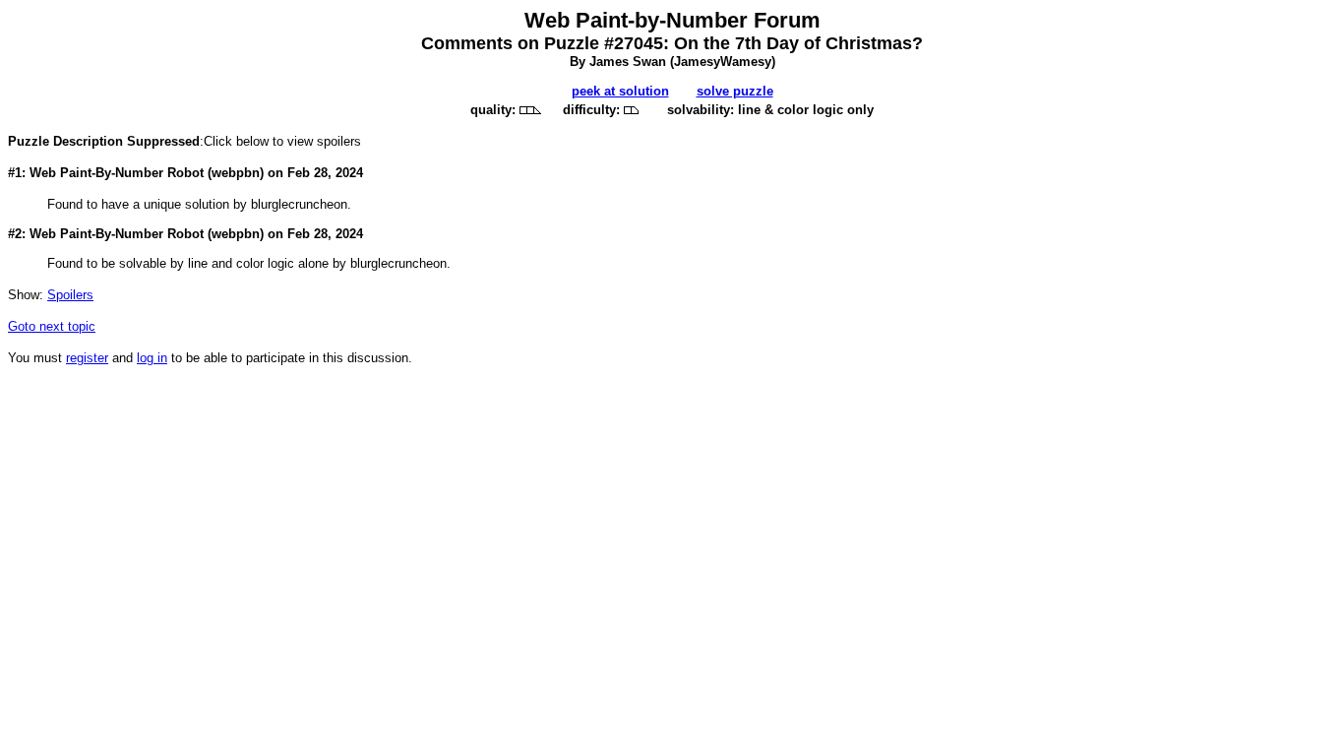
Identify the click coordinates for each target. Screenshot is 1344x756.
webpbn (236, 172)
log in (152, 357)
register (87, 357)
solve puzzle (735, 91)
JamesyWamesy (722, 61)
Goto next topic (51, 326)
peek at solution (620, 91)
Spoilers (70, 294)
